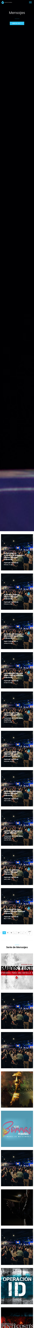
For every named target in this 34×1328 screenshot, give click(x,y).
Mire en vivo (16, 23)
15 (7, 933)
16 (11, 933)
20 (18, 933)
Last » (29, 933)
